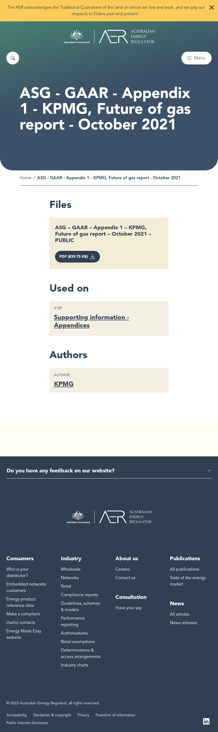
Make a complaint (23, 614)
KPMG (64, 384)
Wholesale (71, 569)
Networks (70, 577)
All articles (179, 614)
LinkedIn (206, 721)
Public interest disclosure (27, 723)
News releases (183, 622)
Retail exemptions (78, 641)
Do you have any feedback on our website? (61, 470)
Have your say (128, 608)
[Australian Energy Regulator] (109, 36)
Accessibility (16, 715)
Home (25, 178)
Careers (122, 569)
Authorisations (74, 633)
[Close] (211, 7)
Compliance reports (79, 595)
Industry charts (74, 665)
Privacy (83, 715)
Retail (66, 586)
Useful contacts (20, 622)
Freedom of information (115, 715)
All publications (184, 569)
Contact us (125, 577)
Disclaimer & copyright (52, 715)
